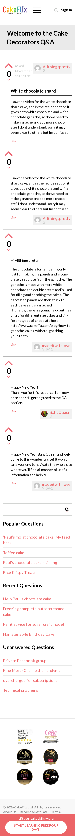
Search (67, 509)
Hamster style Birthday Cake (28, 634)
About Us (9, 812)
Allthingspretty (56, 66)
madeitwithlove (56, 345)
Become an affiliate (34, 812)
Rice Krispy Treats (19, 572)
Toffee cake (13, 552)
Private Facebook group (24, 660)
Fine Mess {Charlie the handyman (33, 670)
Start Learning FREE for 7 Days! (36, 827)
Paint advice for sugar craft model (33, 624)
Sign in (66, 10)
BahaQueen (60, 412)
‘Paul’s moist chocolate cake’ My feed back (36, 540)
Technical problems (20, 690)
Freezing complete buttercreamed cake (34, 611)
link (13, 141)
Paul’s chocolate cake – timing (30, 562)
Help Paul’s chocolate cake (27, 598)
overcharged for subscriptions (30, 680)
